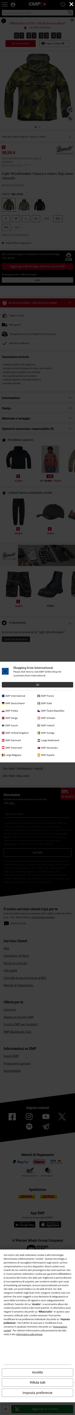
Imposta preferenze (37, 1393)
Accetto (37, 1372)
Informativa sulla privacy (29, 1334)
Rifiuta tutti (37, 1382)
